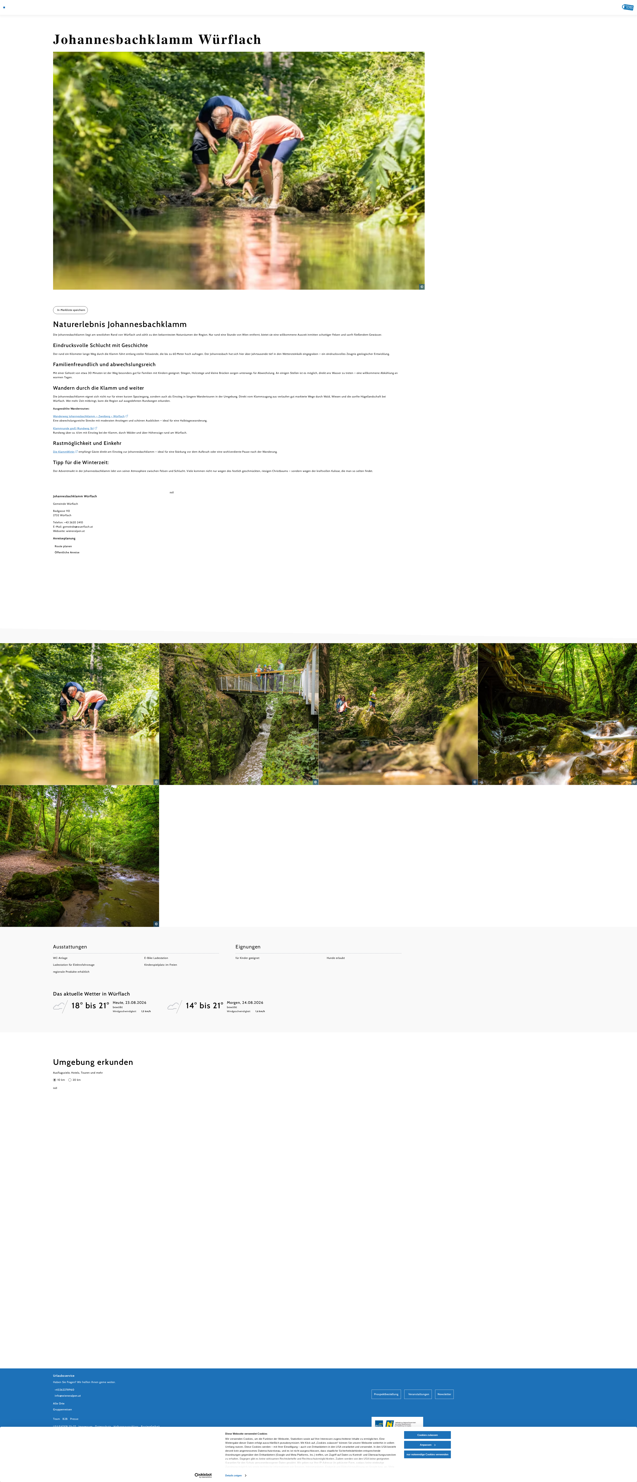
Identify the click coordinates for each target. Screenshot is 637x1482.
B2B (65, 1418)
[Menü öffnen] (4, 7)
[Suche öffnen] (28, 7)
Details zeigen (233, 1475)
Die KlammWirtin (63, 451)
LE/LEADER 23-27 (64, 1426)
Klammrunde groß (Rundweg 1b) (73, 428)
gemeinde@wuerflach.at (78, 526)
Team (56, 1418)
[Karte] (13, 7)
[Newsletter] (18, 7)
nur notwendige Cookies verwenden (427, 1454)
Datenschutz (103, 1426)
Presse (74, 1418)
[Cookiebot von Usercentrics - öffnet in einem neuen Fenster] (203, 1475)
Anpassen (425, 1444)
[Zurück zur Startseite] (628, 7)
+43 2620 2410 (73, 522)
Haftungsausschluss (126, 1426)
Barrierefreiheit (150, 1426)
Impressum (85, 1426)
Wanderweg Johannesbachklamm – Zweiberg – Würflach (89, 416)
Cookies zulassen (427, 1435)
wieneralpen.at (75, 531)
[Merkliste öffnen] (23, 7)
